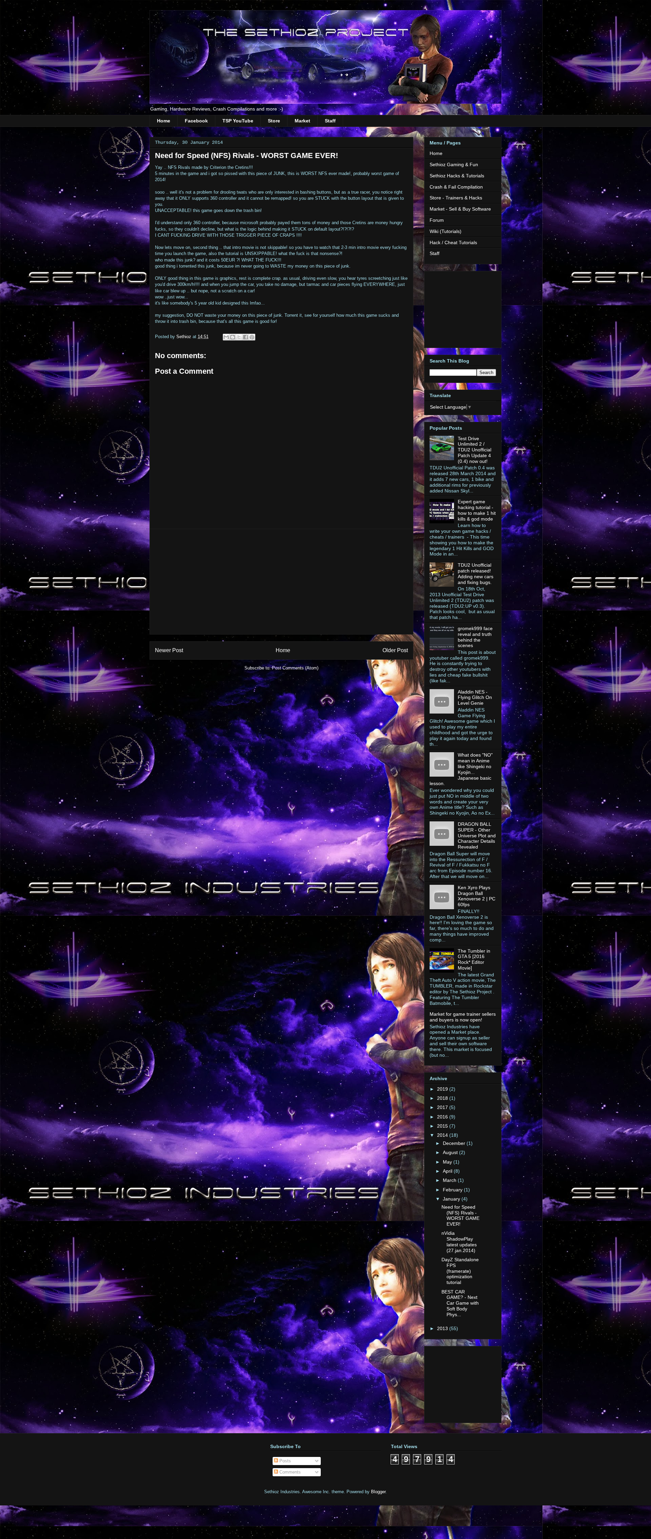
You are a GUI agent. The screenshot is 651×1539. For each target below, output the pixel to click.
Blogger (378, 1491)
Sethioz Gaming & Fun (454, 164)
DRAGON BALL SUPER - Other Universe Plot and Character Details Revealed (477, 835)
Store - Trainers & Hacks (456, 197)
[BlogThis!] (232, 337)
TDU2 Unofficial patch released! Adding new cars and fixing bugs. (475, 573)
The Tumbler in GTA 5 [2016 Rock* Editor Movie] (474, 959)
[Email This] (226, 337)
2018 (443, 1098)
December (455, 1143)
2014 (443, 1135)
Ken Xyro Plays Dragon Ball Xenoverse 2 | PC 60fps (476, 896)
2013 (443, 1328)
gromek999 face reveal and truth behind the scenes (475, 637)
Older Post (395, 650)
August (451, 1152)
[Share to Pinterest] (252, 337)
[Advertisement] (281, 581)
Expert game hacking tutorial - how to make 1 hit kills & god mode (477, 510)
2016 (443, 1116)
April (448, 1171)
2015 (443, 1126)
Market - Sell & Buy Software (460, 209)
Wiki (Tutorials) (445, 231)
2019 (443, 1089)
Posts (284, 1460)
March (450, 1180)
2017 (443, 1107)
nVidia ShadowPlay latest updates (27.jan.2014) (459, 1241)
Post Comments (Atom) (295, 667)
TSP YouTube (237, 120)
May (448, 1162)
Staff (330, 120)
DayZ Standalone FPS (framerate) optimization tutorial (460, 1271)
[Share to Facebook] (245, 337)
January (452, 1199)
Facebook (196, 120)
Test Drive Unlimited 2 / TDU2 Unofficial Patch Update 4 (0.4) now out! (474, 450)
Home (163, 120)
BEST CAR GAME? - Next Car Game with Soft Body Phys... (460, 1303)
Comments (289, 1472)
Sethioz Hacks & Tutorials (457, 175)
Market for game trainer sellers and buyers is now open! (463, 1016)
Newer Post (169, 650)
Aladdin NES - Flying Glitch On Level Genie (475, 697)
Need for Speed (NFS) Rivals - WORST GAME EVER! (460, 1215)
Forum (437, 220)
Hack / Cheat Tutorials (453, 242)
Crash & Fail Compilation (456, 187)
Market (302, 120)
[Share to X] (239, 337)
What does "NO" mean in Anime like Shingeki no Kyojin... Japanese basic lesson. (461, 769)
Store (274, 120)
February (453, 1189)
